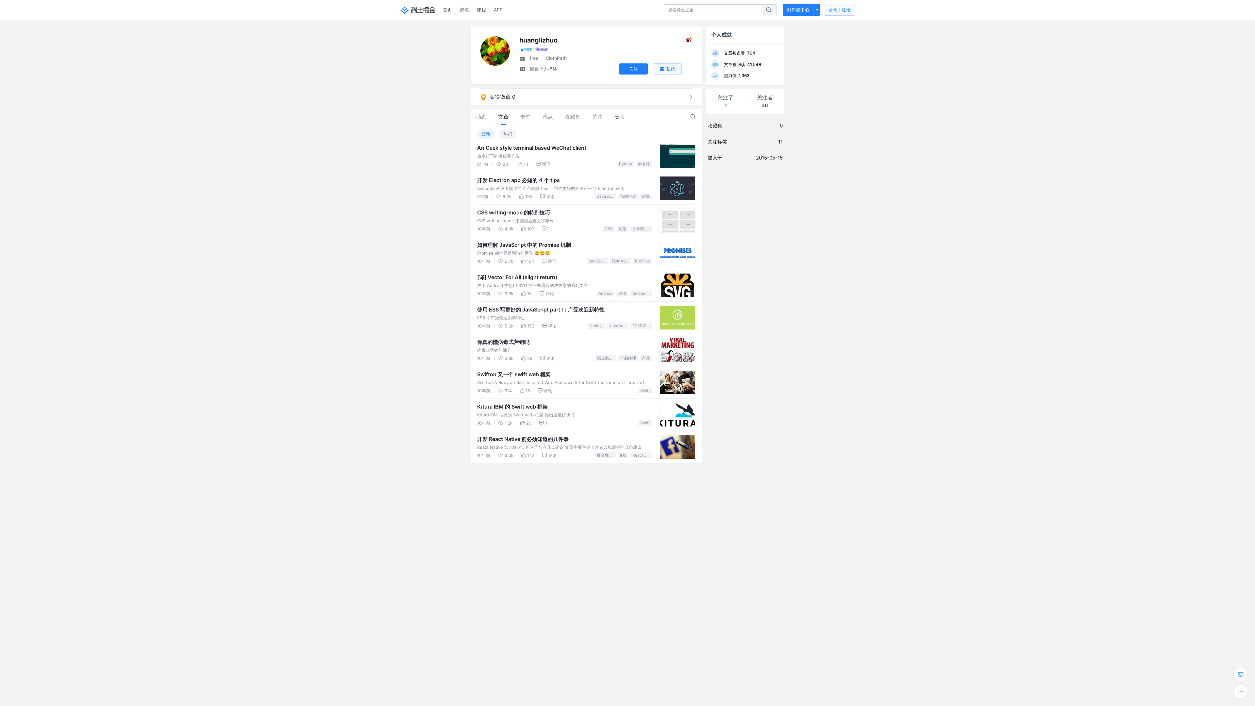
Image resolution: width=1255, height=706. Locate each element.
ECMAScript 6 (621, 261)
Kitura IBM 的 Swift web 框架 (512, 406)
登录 (839, 9)
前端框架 (628, 196)
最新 (485, 134)
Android (605, 293)
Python (625, 163)
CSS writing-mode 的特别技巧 (513, 212)
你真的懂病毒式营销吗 (503, 342)
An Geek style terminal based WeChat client (531, 147)
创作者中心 (798, 9)
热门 (507, 134)
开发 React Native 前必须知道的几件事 (523, 439)
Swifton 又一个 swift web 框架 (514, 374)
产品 (646, 358)
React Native (642, 455)
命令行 (644, 163)
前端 (646, 196)
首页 (447, 9)
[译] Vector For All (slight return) (517, 277)
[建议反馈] (1240, 674)
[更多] (1240, 691)
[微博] (688, 41)
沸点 (464, 9)
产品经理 (628, 358)
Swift (645, 390)
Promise (642, 261)
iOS (623, 455)
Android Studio (642, 293)
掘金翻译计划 (642, 228)
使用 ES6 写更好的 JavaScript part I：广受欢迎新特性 (541, 309)
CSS (609, 228)
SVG (622, 293)
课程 (481, 9)
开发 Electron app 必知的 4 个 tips (518, 180)
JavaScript (606, 196)
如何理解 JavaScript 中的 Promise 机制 (524, 245)
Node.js (596, 325)
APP (498, 9)
